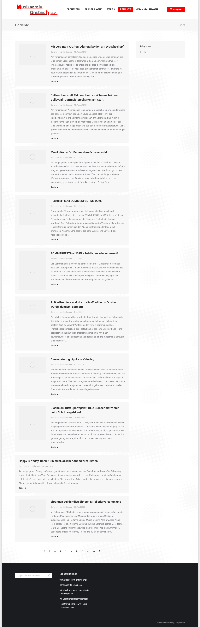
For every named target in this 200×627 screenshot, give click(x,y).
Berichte (54, 52)
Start (182, 25)
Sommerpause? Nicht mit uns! (73, 580)
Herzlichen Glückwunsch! (70, 585)
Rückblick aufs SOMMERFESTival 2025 (76, 201)
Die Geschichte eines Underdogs (73, 599)
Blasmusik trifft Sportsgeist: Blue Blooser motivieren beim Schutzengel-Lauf (85, 410)
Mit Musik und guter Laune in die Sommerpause (74, 592)
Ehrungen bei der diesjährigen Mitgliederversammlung (86, 501)
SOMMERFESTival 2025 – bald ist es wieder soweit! (84, 253)
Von (66, 52)
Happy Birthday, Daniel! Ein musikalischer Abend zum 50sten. (59, 461)
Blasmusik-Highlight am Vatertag (72, 359)
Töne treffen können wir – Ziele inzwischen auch (73, 606)
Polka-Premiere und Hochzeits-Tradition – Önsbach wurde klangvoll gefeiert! (84, 304)
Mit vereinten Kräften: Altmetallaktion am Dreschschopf (87, 46)
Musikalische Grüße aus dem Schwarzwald (79, 152)
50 (94, 551)
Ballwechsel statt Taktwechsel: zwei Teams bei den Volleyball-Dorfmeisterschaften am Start (84, 97)
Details (53, 81)
